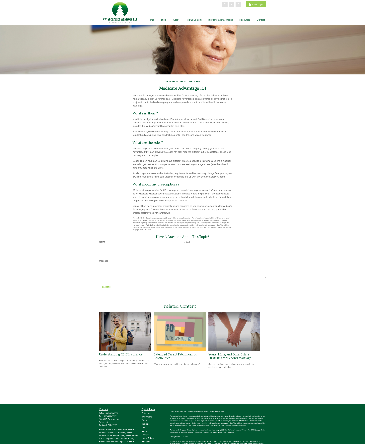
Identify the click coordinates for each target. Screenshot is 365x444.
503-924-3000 (112, 413)
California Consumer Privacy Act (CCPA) (242, 430)
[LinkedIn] (231, 4)
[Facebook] (238, 4)
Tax (143, 427)
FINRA (234, 441)
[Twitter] (225, 4)
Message (103, 260)
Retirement (147, 413)
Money (145, 430)
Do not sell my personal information (222, 432)
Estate (144, 420)
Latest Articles (148, 438)
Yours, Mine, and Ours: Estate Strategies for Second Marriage (229, 356)
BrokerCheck (219, 411)
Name (102, 241)
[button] (151, 19)
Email (187, 241)
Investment (147, 416)
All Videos (146, 441)
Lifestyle (145, 434)
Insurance (146, 423)
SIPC (239, 441)
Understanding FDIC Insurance (120, 354)
